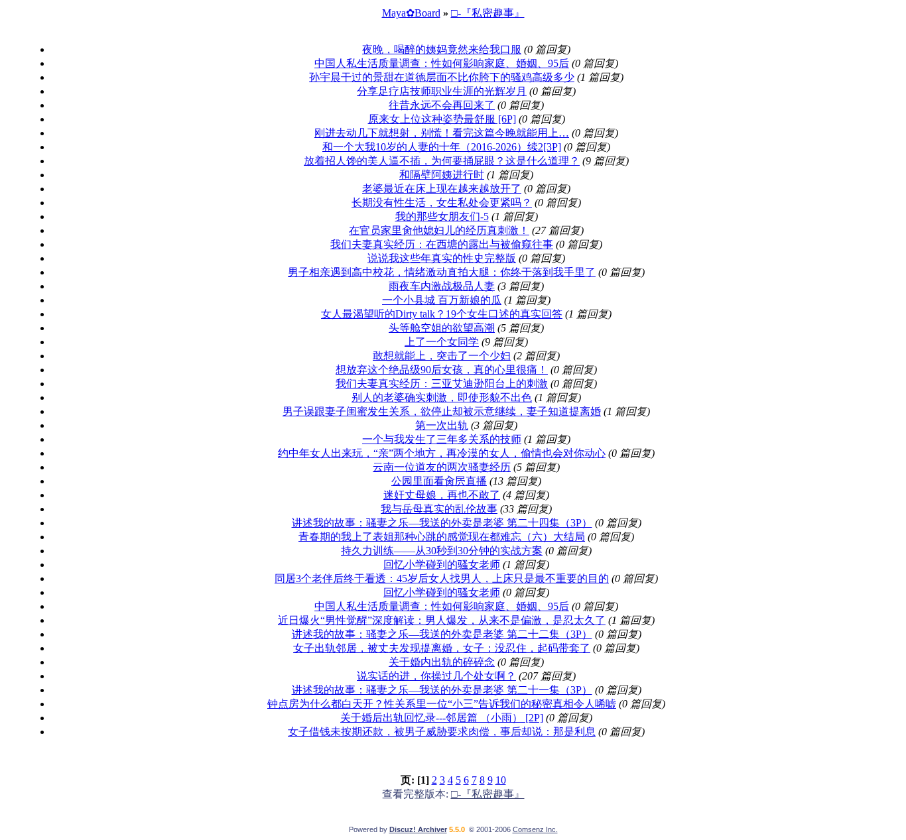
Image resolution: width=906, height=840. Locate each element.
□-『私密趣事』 (488, 13)
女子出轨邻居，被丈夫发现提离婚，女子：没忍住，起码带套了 (441, 648)
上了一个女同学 (442, 341)
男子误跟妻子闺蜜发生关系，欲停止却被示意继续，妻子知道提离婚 (442, 411)
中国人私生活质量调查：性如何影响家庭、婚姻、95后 (441, 63)
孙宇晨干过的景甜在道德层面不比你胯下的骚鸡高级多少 (441, 77)
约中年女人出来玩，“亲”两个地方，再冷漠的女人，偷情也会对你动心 (442, 453)
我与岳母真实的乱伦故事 (439, 508)
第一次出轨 (441, 425)
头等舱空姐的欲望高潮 (442, 327)
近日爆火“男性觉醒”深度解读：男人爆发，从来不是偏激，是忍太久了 (442, 620)
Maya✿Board (411, 13)
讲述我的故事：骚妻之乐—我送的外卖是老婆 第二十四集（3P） (442, 522)
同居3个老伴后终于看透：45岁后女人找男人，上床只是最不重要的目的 (442, 578)
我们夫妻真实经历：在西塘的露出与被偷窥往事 (441, 244)
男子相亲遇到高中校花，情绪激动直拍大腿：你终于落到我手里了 (442, 272)
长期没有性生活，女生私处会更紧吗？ (442, 202)
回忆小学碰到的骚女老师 (441, 564)
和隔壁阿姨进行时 (441, 174)
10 (500, 780)
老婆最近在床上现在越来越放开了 (441, 188)
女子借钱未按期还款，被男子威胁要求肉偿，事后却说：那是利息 (442, 731)
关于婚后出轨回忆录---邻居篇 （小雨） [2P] (441, 717)
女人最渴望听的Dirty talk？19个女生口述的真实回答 (441, 314)
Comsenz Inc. (535, 829)
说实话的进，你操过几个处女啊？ (436, 676)
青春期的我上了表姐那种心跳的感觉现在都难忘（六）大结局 (441, 536)
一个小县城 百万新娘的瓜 (441, 300)
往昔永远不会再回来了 (442, 105)
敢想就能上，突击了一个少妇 (442, 355)
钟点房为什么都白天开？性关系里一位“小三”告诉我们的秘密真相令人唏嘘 (441, 703)
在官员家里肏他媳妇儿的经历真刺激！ (439, 230)
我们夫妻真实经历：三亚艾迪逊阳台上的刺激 (442, 383)
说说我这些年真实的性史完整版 (441, 258)
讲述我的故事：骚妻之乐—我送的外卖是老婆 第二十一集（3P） (442, 689)
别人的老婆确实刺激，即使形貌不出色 (442, 397)
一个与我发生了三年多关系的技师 (441, 439)
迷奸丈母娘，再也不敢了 (441, 495)
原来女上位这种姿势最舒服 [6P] (442, 119)
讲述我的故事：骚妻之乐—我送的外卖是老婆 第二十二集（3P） (442, 634)
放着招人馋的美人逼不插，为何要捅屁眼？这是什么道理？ (442, 160)
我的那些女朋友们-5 (442, 216)
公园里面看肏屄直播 (439, 481)
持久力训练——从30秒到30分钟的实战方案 (442, 550)
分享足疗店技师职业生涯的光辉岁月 (442, 91)
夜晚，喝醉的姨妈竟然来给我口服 (441, 49)
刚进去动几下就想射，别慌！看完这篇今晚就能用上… (441, 133)
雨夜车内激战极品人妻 (442, 286)
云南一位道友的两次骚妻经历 (442, 467)
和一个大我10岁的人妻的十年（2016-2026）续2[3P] (441, 146)
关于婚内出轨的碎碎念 (442, 662)
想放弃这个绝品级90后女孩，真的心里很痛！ (442, 369)
